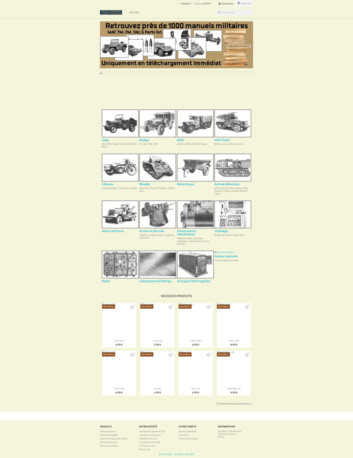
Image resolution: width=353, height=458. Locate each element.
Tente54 (157, 388)
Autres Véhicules (226, 184)
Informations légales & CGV (152, 431)
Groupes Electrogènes (193, 281)
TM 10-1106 (119, 388)
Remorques (185, 184)
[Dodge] (157, 123)
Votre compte (187, 426)
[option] (176, 44)
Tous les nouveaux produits (234, 403)
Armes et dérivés (151, 231)
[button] (111, 44)
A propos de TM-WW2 (149, 442)
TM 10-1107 (234, 341)
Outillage (221, 231)
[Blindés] (157, 167)
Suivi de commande (188, 431)
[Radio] (120, 264)
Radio (106, 281)
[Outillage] (232, 214)
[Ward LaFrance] (120, 214)
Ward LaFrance (113, 231)
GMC (180, 140)
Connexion (184, 435)
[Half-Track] (232, 123)
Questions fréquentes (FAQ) (113, 438)
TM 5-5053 (119, 341)
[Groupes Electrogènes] (195, 264)
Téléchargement (108, 431)
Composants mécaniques (186, 232)
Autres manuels (226, 256)
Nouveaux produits (109, 445)
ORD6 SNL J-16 (234, 388)
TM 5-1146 (157, 341)
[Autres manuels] (232, 252)
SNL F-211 (195, 388)
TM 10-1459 (195, 341)
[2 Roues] (120, 167)
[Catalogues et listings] (157, 264)
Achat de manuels (108, 442)
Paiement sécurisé (148, 438)
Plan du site (144, 449)
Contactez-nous (147, 445)
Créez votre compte (188, 438)
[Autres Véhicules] (232, 167)
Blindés (144, 184)
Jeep (105, 140)
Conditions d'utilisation (150, 435)
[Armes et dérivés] (157, 214)
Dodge (144, 140)
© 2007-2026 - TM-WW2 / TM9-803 (176, 454)
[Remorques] (195, 167)
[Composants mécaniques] (195, 214)
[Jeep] (120, 123)
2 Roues (107, 184)
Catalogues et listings (155, 281)
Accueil (134, 12)
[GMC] (195, 123)
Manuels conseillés (109, 435)
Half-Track (222, 140)
